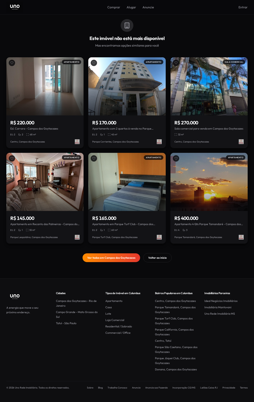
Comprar (113, 7)
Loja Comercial (114, 320)
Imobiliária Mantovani (217, 307)
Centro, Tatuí (163, 340)
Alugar (131, 7)
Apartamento (113, 301)
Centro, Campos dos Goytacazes (175, 301)
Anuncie (148, 7)
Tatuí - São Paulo (66, 323)
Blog (100, 387)
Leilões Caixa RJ (209, 387)
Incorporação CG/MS (183, 387)
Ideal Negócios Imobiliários (221, 301)
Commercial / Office (118, 333)
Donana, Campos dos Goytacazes (176, 369)
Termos (244, 387)
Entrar (243, 7)
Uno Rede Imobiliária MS (219, 313)
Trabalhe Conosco (117, 387)
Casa (108, 307)
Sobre (90, 387)
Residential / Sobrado (118, 326)
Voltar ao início (157, 258)
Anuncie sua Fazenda (156, 387)
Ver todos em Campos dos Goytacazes (111, 258)
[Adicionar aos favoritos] (12, 63)
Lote (108, 313)
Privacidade (228, 387)
